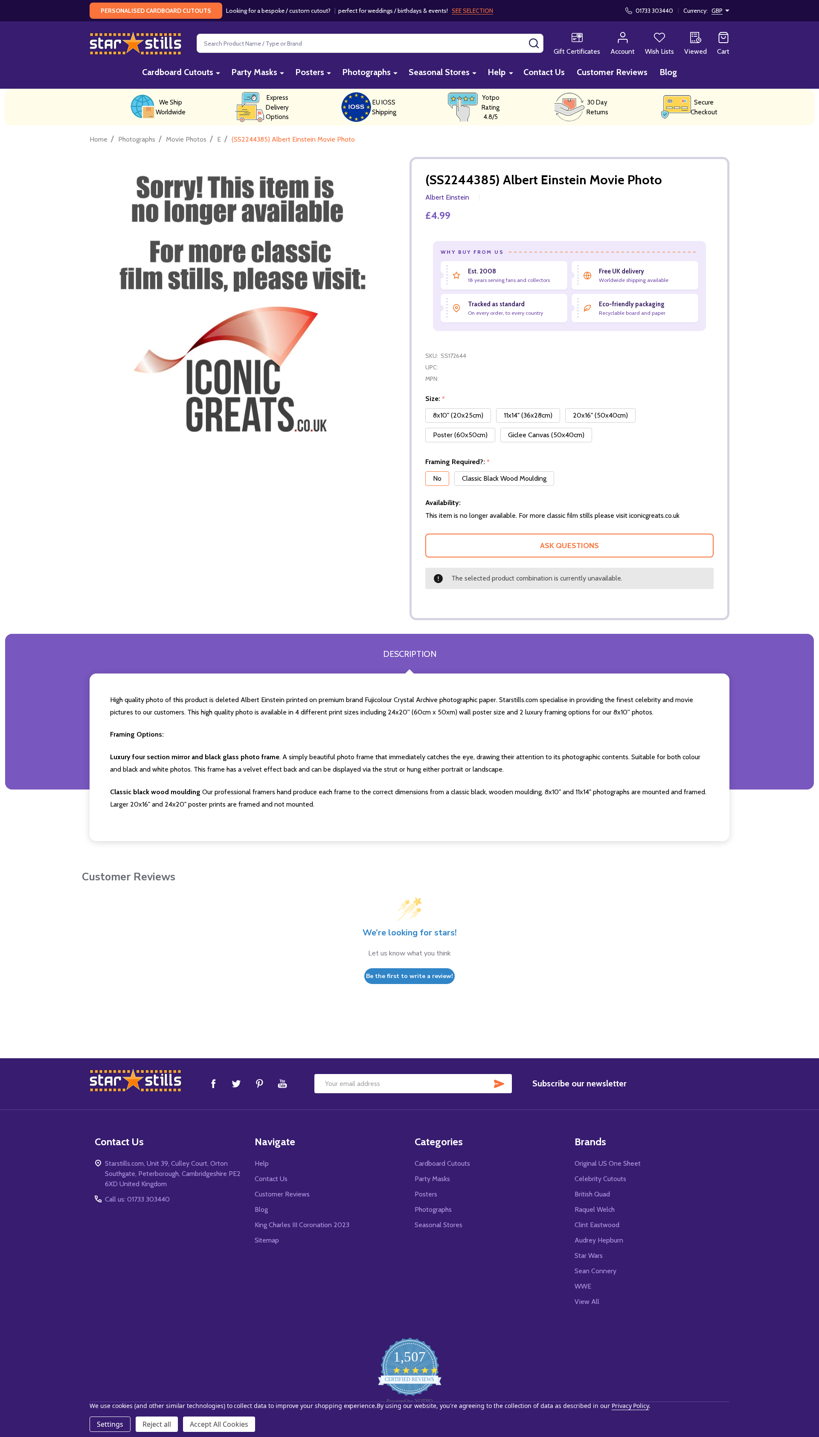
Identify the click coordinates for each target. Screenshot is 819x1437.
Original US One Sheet (608, 1163)
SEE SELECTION (472, 11)
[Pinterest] (259, 1083)
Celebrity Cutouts (600, 1179)
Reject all (156, 1424)
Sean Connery (595, 1271)
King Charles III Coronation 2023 (302, 1225)
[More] (218, 73)
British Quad (592, 1194)
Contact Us (544, 72)
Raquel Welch (595, 1209)
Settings (110, 1424)
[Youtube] (282, 1083)
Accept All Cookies (219, 1424)
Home (98, 139)
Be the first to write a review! (409, 976)
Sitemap (267, 1240)
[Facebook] (213, 1083)
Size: (435, 399)
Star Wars (589, 1255)
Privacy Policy (630, 1406)
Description (409, 654)
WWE (583, 1286)
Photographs (366, 72)
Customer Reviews (612, 72)
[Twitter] (236, 1083)
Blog (668, 72)
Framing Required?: (457, 462)
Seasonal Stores (439, 72)
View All (587, 1302)
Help (496, 72)
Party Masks (254, 72)
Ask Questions (569, 545)
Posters (309, 72)
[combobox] (370, 43)
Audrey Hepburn (599, 1240)
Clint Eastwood (597, 1225)
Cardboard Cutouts (177, 72)
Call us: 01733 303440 (137, 1199)
